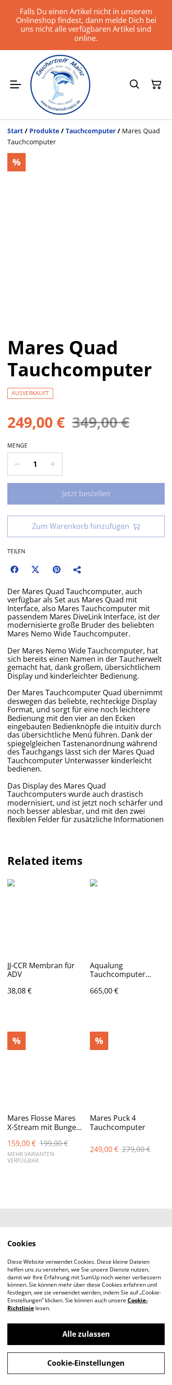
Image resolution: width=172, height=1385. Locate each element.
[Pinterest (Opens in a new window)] (56, 569)
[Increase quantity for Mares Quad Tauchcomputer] (53, 464)
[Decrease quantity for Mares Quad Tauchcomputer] (16, 464)
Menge (17, 446)
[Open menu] (16, 84)
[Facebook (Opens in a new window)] (14, 569)
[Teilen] (77, 569)
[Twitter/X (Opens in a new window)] (35, 569)
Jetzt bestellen (86, 493)
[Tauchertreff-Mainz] (60, 85)
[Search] (134, 84)
